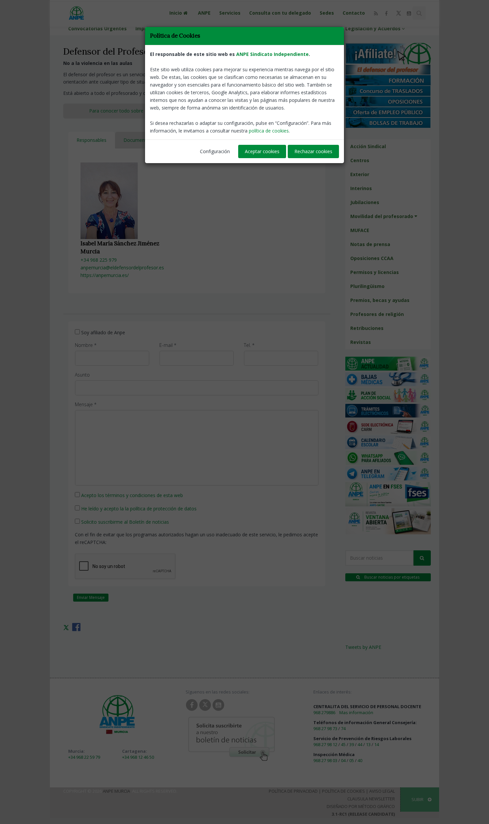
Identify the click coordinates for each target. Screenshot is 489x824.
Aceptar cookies (262, 151)
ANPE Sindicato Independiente (272, 54)
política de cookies (269, 131)
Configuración (215, 151)
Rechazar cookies (313, 151)
